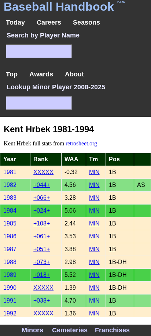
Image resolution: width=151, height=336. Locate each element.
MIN (94, 172)
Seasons (86, 22)
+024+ (41, 210)
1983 (9, 198)
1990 (9, 288)
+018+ (41, 275)
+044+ (41, 185)
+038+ (41, 300)
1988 (9, 262)
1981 (9, 172)
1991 (9, 300)
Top (12, 74)
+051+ (41, 249)
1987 (9, 249)
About (74, 74)
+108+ (41, 223)
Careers (49, 22)
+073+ (41, 262)
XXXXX (43, 172)
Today (15, 22)
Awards (41, 74)
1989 (9, 275)
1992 (9, 313)
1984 (9, 210)
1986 (9, 236)
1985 (9, 223)
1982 (9, 185)
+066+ (41, 198)
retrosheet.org (81, 143)
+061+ (41, 236)
